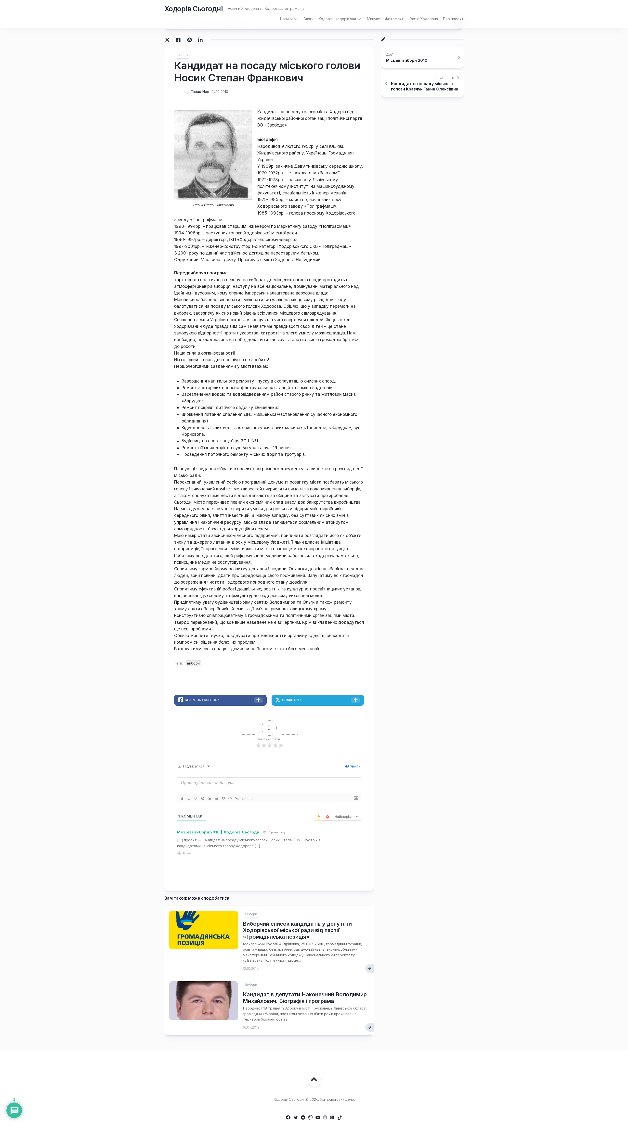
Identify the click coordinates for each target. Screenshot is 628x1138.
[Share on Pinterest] (189, 40)
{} (243, 798)
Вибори (182, 55)
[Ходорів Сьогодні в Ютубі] (317, 1117)
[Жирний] (182, 798)
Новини (286, 18)
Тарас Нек (200, 91)
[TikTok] (340, 1117)
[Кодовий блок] (230, 798)
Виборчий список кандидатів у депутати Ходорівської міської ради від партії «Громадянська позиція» (297, 930)
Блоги (308, 18)
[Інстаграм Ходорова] (325, 1117)
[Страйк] (202, 798)
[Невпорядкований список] (216, 798)
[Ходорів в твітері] (295, 1117)
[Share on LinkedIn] (200, 40)
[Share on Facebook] (178, 40)
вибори (193, 663)
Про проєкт (453, 18)
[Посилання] (237, 798)
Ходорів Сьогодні (193, 9)
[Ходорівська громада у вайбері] (310, 1117)
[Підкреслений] (195, 798)
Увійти (355, 766)
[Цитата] (223, 798)
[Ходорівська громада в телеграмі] (303, 1117)
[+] (250, 798)
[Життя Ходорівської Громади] (288, 1117)
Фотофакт (394, 18)
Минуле (373, 18)
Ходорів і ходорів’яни (337, 18)
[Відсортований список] (209, 798)
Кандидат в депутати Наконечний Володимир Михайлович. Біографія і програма (305, 997)
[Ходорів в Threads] (332, 1117)
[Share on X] (168, 40)
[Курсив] (188, 798)
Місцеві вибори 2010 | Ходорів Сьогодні (219, 832)
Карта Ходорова (423, 18)
